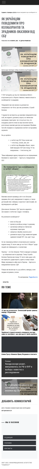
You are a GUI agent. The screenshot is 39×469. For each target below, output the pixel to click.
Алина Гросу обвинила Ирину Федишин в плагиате (19, 354)
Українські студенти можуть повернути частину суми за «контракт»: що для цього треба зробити (19, 333)
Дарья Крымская (25, 40)
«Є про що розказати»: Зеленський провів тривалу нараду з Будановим (19, 311)
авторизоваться (7, 410)
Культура (5, 282)
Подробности (33, 277)
